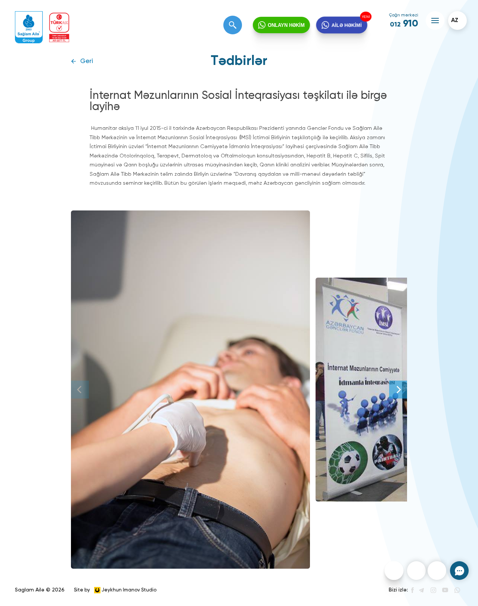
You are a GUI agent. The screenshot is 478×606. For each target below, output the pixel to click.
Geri (86, 61)
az (454, 21)
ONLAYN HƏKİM (286, 25)
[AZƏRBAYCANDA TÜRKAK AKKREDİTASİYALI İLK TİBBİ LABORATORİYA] (59, 27)
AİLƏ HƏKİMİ (346, 25)
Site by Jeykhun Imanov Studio (115, 589)
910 (404, 24)
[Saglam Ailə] (29, 27)
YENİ (365, 16)
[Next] (398, 390)
